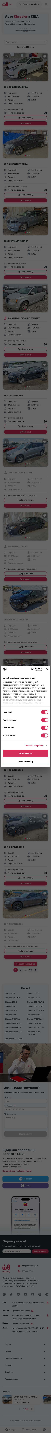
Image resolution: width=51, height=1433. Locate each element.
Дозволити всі (25, 753)
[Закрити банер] (47, 669)
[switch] (44, 720)
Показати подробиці (34, 745)
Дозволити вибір (25, 762)
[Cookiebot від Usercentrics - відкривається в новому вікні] (31, 669)
